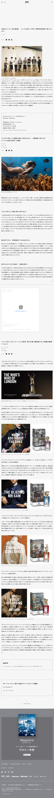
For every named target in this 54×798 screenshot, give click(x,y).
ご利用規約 (3, 784)
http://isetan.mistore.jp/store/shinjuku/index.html (15, 130)
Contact (30, 764)
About (23, 764)
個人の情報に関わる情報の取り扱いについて (16, 784)
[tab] (2, 2)
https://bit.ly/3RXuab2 (8, 690)
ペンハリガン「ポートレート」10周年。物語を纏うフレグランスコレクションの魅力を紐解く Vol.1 (22, 666)
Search (10, 767)
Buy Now (26, 754)
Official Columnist (15, 764)
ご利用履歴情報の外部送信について (34, 784)
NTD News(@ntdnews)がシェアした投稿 (20, 329)
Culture (3, 143)
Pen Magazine (5, 764)
